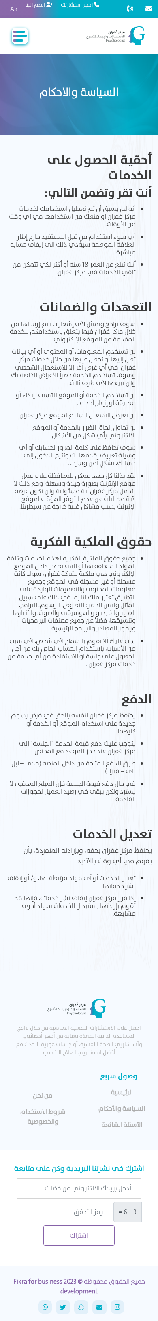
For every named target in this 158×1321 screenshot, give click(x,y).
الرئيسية (122, 1092)
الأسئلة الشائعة (122, 1124)
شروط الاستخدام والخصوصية (43, 1116)
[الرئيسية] (114, 35)
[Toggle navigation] (19, 36)
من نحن (43, 1095)
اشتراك (79, 1235)
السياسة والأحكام (121, 1108)
